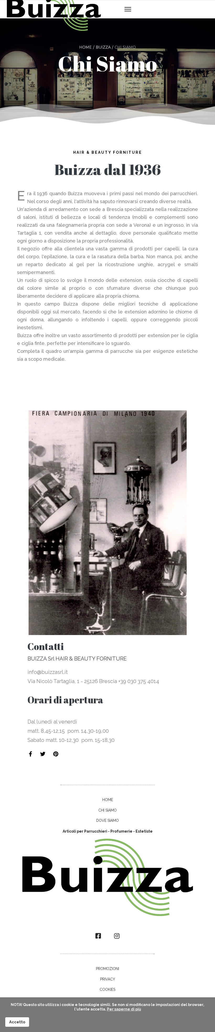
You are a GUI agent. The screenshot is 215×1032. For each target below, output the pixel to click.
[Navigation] (128, 9)
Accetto (17, 1022)
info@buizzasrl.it (48, 672)
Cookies (107, 989)
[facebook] (98, 936)
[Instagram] (117, 936)
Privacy (107, 979)
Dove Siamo (107, 820)
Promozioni (107, 969)
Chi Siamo (107, 810)
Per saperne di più (124, 1009)
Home (107, 800)
